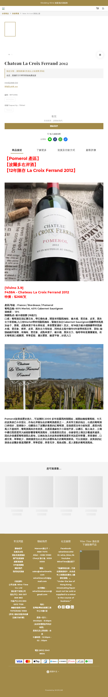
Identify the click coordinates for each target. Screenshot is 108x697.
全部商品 (5, 13)
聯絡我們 (54, 126)
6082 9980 (45, 555)
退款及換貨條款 (18, 555)
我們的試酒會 (18, 571)
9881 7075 (42, 552)
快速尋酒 (15, 13)
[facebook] (55, 139)
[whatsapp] (60, 139)
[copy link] (66, 139)
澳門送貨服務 (18, 558)
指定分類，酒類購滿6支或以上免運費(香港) (25, 71)
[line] (50, 139)
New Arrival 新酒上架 (31, 13)
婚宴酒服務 (18, 561)
